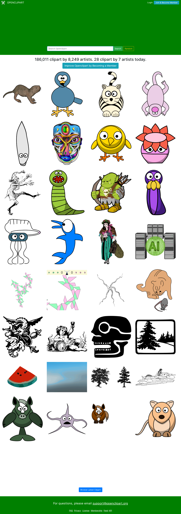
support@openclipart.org (110, 503)
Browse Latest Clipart (90, 490)
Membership (96, 510)
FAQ (71, 510)
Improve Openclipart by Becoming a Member (90, 65)
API (110, 510)
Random (128, 48)
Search (118, 48)
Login (150, 2)
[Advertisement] (90, 26)
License (85, 510)
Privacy (77, 510)
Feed (106, 510)
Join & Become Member (166, 2)
